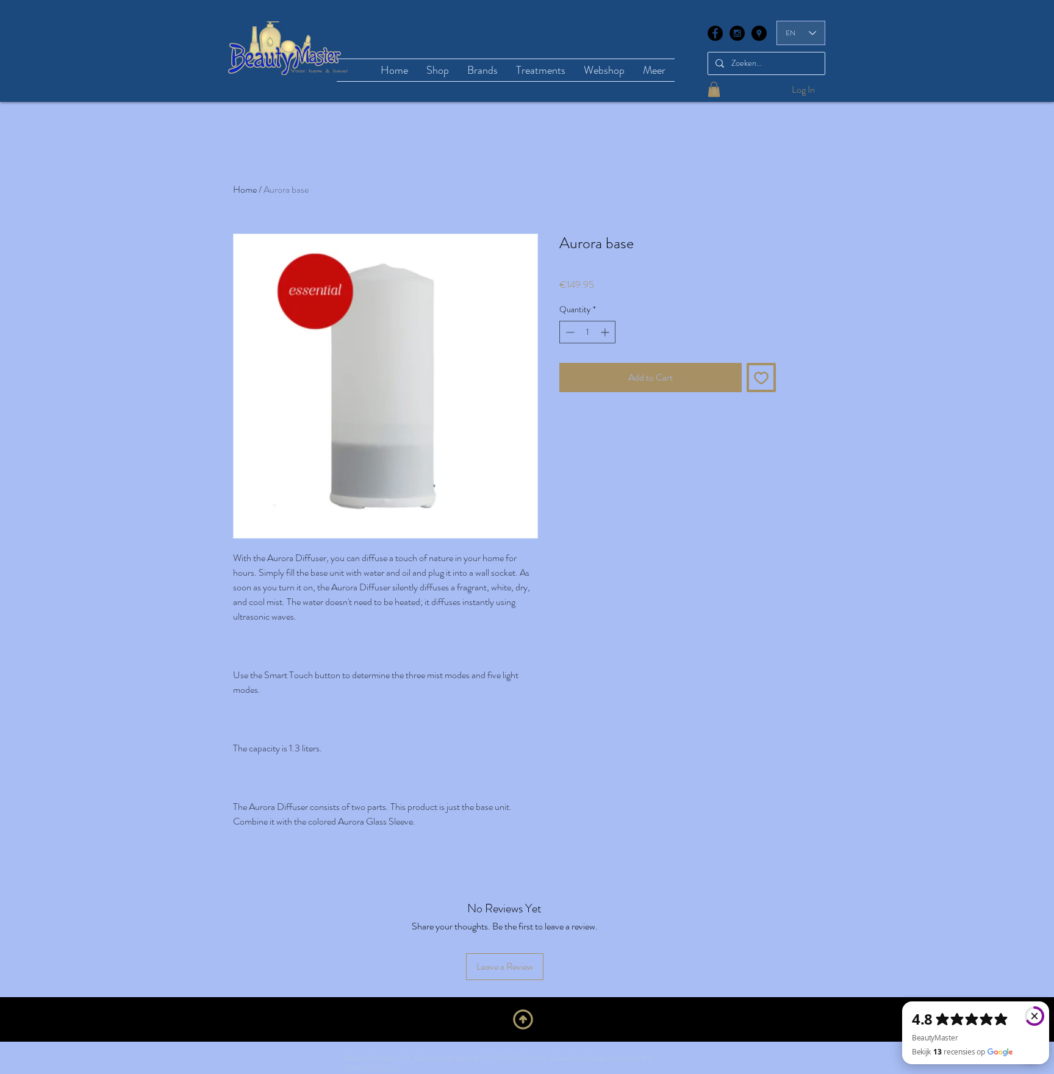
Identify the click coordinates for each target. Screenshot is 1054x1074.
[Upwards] (523, 1020)
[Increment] (606, 332)
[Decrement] (568, 332)
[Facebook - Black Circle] (715, 33)
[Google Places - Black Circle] (759, 33)
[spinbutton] (587, 332)
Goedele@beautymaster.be (600, 1057)
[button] (714, 89)
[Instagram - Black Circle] (737, 33)
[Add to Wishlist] (761, 377)
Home (245, 189)
